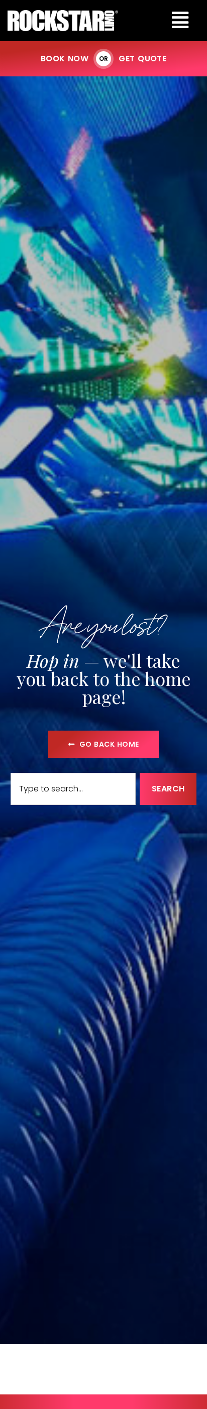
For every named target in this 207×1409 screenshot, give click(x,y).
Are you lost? (103, 623)
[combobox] (73, 789)
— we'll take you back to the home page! (104, 678)
